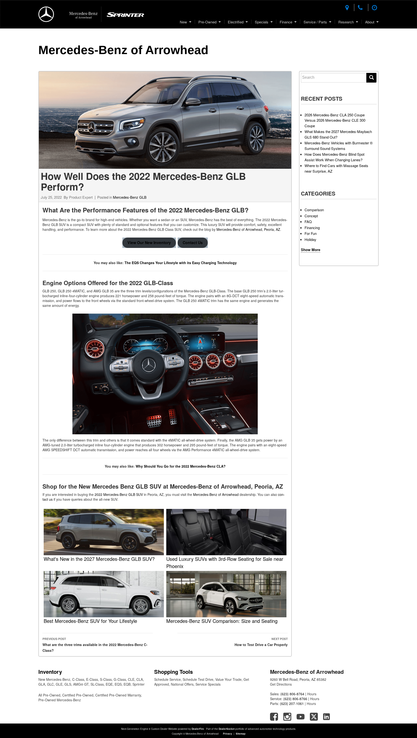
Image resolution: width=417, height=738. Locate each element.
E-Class (92, 679)
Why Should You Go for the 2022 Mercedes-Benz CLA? (181, 466)
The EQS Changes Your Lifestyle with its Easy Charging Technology (181, 262)
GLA (41, 684)
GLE (59, 684)
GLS (67, 684)
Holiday (310, 239)
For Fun (311, 233)
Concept (311, 215)
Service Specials (208, 684)
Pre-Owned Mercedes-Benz (59, 699)
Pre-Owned (207, 21)
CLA (139, 679)
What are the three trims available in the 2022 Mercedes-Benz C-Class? (94, 645)
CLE (131, 679)
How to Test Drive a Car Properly (261, 642)
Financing (312, 227)
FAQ (308, 221)
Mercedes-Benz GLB (129, 197)
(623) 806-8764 (292, 693)
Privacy (227, 733)
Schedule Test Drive (198, 679)
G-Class (120, 679)
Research (346, 21)
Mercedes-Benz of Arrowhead (123, 50)
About (369, 21)
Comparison (314, 209)
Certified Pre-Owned (77, 695)
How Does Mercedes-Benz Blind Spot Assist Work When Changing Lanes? (334, 157)
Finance (286, 21)
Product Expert (81, 197)
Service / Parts (315, 21)
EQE (109, 684)
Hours (311, 693)
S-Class (106, 679)
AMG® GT (81, 684)
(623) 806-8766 (295, 698)
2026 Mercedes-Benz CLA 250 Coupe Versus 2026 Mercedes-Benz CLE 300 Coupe (335, 120)
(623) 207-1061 (292, 703)
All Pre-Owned (49, 695)
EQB (127, 684)
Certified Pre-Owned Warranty (118, 695)
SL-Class (97, 684)
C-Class (78, 679)
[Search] (371, 78)
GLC (50, 684)
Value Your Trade (228, 679)
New (183, 21)
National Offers (182, 684)
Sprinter (138, 684)
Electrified (235, 21)
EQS (118, 684)
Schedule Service (167, 679)
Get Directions (281, 684)
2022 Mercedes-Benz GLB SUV (119, 494)
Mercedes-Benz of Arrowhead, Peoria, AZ (248, 229)
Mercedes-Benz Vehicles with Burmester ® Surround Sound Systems (339, 145)
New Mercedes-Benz (54, 679)
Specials (261, 21)
